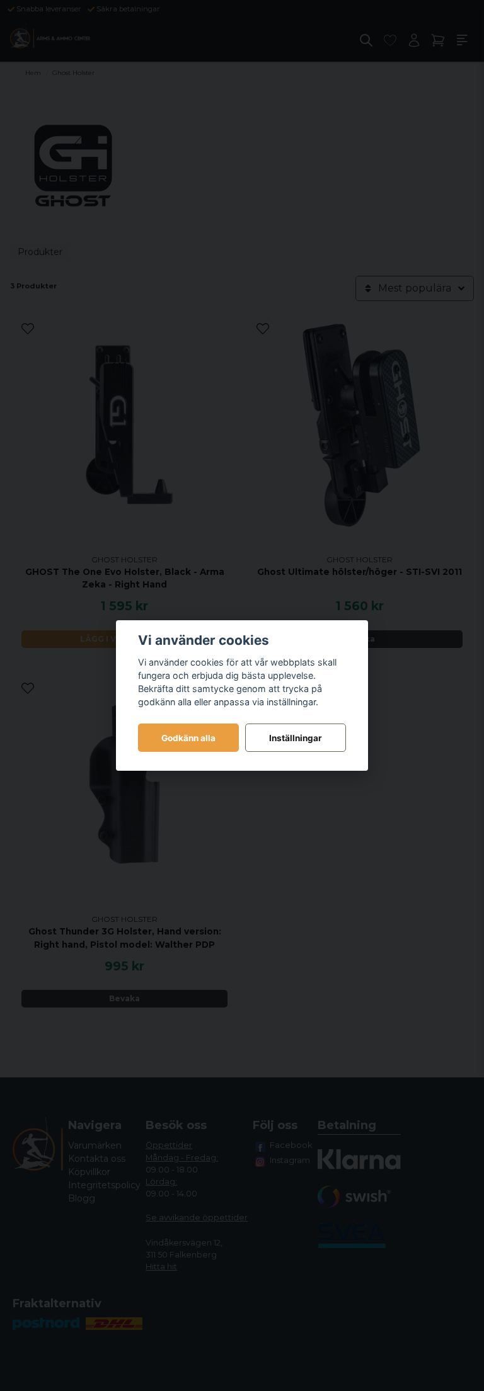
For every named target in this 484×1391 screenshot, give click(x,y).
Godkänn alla (188, 738)
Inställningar (295, 738)
